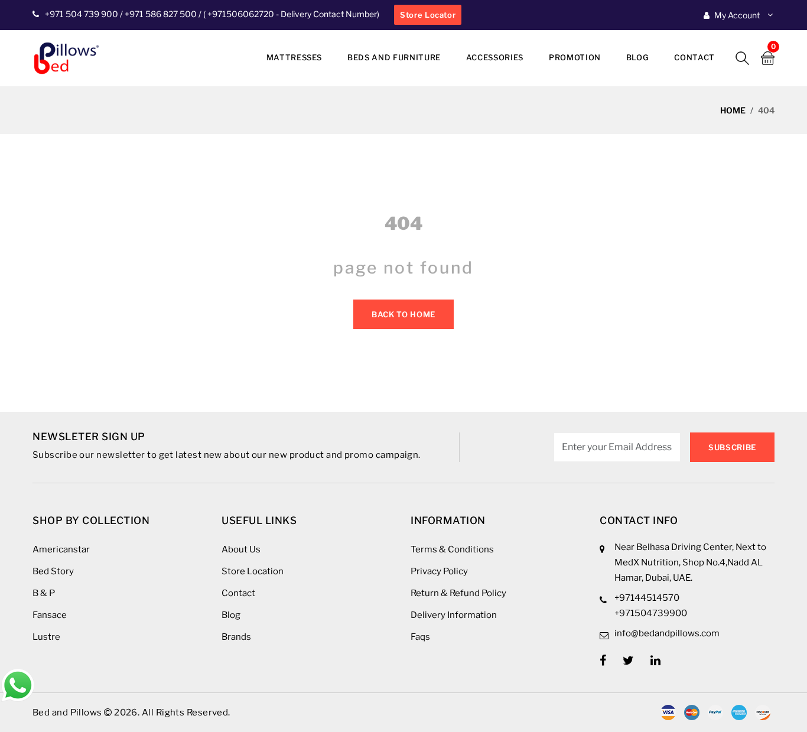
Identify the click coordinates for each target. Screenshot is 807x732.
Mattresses (294, 57)
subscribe (732, 447)
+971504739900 (650, 613)
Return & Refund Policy (458, 593)
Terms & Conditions (452, 549)
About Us (241, 549)
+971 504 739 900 (81, 14)
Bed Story (53, 571)
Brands (236, 637)
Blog (637, 57)
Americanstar (61, 549)
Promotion (575, 57)
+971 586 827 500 (161, 14)
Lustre (46, 637)
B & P (43, 593)
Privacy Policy (439, 571)
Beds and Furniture (394, 57)
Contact (694, 57)
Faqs (420, 637)
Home (733, 110)
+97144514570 (646, 598)
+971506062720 (240, 14)
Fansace (49, 615)
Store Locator (427, 14)
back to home (403, 314)
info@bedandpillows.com (667, 633)
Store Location (253, 571)
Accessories (494, 57)
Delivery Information (454, 615)
